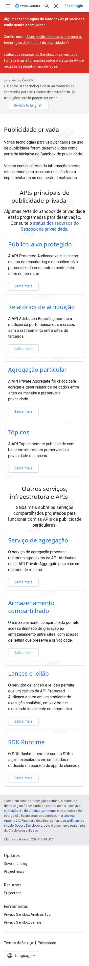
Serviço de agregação (38, 540)
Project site (13, 893)
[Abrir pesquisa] (47, 6)
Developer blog (15, 864)
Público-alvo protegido (40, 244)
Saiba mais (23, 286)
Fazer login (74, 6)
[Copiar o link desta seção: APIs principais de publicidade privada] (73, 201)
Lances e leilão (28, 673)
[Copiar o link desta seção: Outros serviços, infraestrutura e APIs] (74, 497)
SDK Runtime (26, 742)
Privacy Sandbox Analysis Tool (27, 914)
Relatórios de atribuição (41, 307)
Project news (14, 871)
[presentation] (44, 196)
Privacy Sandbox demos (23, 922)
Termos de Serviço (18, 943)
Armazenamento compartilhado (31, 607)
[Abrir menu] (8, 6)
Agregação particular (37, 369)
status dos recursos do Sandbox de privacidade (40, 54)
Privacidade (47, 943)
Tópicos (18, 432)
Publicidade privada (31, 129)
